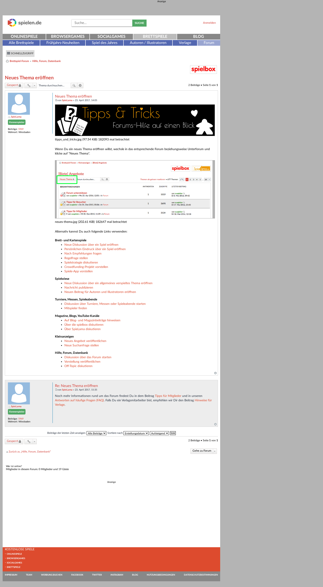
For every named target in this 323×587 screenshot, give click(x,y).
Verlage (185, 43)
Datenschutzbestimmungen (201, 575)
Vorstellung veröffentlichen (82, 361)
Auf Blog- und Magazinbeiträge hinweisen (92, 320)
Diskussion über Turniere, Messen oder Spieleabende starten (105, 303)
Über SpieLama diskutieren (82, 329)
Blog (198, 37)
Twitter (97, 575)
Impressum (11, 575)
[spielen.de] (24, 26)
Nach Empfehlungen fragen (83, 253)
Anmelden (209, 22)
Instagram (117, 575)
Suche (139, 23)
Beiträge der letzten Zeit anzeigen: (67, 433)
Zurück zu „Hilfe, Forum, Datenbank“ (30, 451)
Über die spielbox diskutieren (83, 324)
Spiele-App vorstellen (78, 271)
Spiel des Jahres (104, 43)
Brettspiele (155, 37)
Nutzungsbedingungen (161, 575)
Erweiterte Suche (80, 85)
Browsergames (68, 37)
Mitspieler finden (75, 308)
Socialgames (111, 37)
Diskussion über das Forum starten (87, 357)
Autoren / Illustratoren (148, 43)
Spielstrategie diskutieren (81, 262)
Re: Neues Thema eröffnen (76, 386)
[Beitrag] (56, 100)
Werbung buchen (51, 575)
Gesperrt (12, 85)
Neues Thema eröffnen (29, 77)
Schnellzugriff (22, 53)
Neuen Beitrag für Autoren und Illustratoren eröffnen (100, 292)
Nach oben (215, 373)
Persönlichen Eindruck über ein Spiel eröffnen (95, 249)
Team (29, 575)
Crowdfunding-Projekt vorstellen (86, 267)
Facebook (77, 575)
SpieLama (16, 117)
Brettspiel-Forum (19, 61)
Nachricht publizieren (78, 287)
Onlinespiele (24, 37)
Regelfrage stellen (76, 258)
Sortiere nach (115, 433)
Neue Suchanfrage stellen (81, 345)
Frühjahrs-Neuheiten (62, 43)
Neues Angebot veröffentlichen (85, 341)
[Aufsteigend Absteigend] (159, 433)
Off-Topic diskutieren (78, 366)
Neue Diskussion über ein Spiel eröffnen (91, 244)
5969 (21, 129)
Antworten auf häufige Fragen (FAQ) (79, 400)
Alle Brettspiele (21, 43)
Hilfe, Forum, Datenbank (46, 61)
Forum (209, 43)
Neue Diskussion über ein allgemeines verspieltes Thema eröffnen (108, 283)
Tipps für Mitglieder (168, 396)
